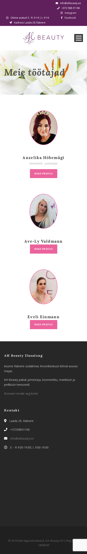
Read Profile (43, 173)
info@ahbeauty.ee (21, 438)
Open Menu (78, 38)
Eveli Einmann (43, 316)
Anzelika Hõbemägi (43, 157)
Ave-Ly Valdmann (43, 241)
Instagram (70, 13)
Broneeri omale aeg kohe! (21, 393)
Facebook (70, 17)
